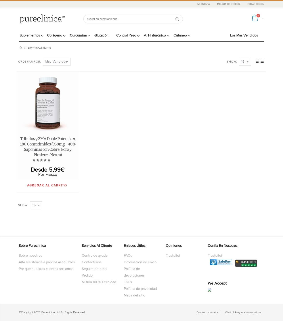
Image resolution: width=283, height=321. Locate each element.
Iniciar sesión (255, 4)
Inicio (20, 47)
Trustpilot (173, 255)
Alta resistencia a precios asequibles (47, 262)
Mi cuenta (203, 4)
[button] (42, 160)
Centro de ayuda (94, 255)
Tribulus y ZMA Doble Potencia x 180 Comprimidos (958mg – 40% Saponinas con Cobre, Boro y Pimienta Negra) (48, 147)
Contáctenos (91, 262)
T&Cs (128, 282)
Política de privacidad (140, 289)
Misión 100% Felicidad (99, 282)
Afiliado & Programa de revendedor (243, 312)
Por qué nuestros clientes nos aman (46, 269)
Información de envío (140, 262)
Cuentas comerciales (207, 312)
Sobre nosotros (30, 255)
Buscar (177, 19)
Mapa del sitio (134, 295)
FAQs (128, 255)
